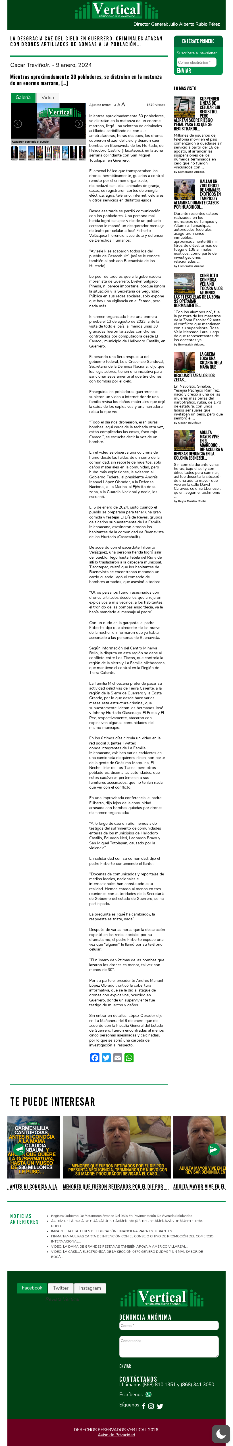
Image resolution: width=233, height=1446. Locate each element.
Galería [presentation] (23, 97)
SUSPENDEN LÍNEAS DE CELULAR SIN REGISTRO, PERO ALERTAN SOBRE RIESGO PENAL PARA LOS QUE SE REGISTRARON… (197, 113)
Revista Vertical (62, 1299)
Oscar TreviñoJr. (189, 422)
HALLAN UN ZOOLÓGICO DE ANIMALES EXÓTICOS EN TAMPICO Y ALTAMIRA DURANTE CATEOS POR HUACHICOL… (197, 194)
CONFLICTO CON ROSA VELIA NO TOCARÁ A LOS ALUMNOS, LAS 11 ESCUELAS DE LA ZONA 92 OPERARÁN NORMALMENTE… (198, 290)
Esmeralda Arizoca (191, 171)
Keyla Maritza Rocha (192, 501)
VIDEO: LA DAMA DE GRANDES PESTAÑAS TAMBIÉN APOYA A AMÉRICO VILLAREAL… (119, 1246)
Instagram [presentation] (90, 1288)
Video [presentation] (47, 97)
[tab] (23, 98)
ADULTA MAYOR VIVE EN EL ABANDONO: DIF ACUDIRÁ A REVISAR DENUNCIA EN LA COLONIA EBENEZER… (198, 445)
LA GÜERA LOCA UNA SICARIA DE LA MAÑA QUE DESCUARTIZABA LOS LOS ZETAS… (198, 367)
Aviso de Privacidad (116, 1435)
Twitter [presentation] (60, 1288)
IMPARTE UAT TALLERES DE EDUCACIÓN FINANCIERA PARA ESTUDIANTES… (112, 1231)
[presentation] (19, 1149)
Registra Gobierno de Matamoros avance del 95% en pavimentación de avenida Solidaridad (121, 1215)
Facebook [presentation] (32, 1288)
